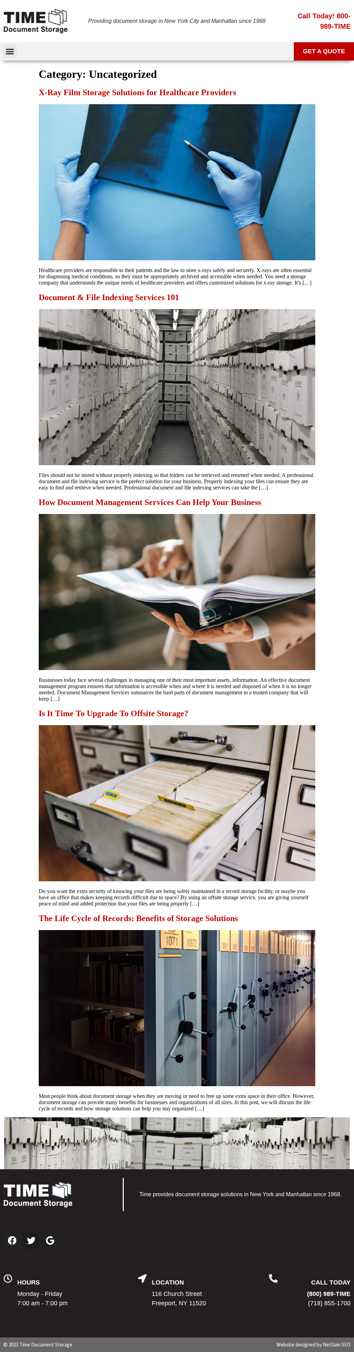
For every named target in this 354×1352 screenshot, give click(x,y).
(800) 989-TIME (329, 1293)
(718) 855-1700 (329, 1303)
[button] (10, 51)
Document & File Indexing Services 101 (109, 297)
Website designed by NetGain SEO (314, 1344)
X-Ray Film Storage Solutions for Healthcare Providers (137, 92)
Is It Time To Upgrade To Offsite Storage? (113, 713)
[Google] (50, 1240)
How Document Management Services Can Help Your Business (150, 502)
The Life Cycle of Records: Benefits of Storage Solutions (138, 918)
